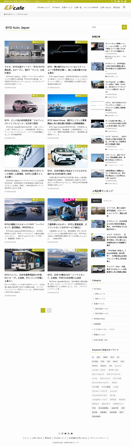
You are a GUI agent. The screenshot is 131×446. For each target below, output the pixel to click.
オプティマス (113, 370)
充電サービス (99, 304)
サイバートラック (113, 374)
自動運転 (97, 324)
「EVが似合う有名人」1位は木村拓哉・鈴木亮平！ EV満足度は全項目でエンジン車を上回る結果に (117, 256)
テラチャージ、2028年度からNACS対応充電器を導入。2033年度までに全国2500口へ (117, 225)
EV (118, 357)
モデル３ (95, 404)
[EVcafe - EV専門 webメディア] (14, 7)
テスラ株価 (106, 387)
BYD (112, 357)
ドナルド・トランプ (99, 391)
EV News (97, 289)
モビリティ (106, 404)
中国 (93, 408)
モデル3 (113, 400)
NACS (115, 361)
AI (93, 357)
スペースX (117, 378)
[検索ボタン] (124, 7)
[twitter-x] (112, 1)
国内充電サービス (101, 309)
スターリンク (105, 378)
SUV (122, 361)
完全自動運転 (103, 408)
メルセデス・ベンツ (99, 400)
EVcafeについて (60, 438)
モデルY (122, 400)
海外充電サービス (101, 313)
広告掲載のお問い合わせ (78, 438)
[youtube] (118, 1)
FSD (102, 361)
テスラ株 (95, 387)
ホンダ (112, 395)
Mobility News (99, 319)
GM (108, 361)
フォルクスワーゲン (99, 395)
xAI (110, 366)
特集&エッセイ (100, 335)
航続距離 (113, 412)
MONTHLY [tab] (108, 201)
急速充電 (115, 408)
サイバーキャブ (98, 374)
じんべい (118, 366)
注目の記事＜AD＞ (101, 340)
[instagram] (115, 1)
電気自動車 (96, 416)
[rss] (122, 1)
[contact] (125, 1)
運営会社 (48, 438)
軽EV (122, 412)
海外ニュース (100, 299)
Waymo (103, 366)
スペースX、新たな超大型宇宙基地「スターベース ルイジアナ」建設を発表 (117, 212)
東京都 (94, 412)
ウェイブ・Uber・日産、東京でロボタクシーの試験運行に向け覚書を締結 (117, 269)
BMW (105, 357)
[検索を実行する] (124, 27)
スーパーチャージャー (100, 383)
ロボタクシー (118, 404)
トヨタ (115, 387)
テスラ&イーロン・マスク (104, 329)
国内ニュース (100, 294)
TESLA (94, 366)
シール (94, 378)
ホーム (27, 438)
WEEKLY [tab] (96, 201)
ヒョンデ (113, 391)
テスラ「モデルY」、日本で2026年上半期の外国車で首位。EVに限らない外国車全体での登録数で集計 (117, 240)
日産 (123, 408)
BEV (98, 357)
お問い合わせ (37, 438)
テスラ (114, 383)
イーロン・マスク (98, 370)
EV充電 (95, 361)
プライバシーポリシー (98, 438)
